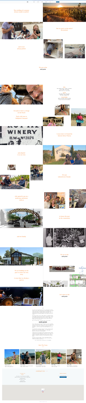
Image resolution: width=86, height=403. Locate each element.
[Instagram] (84, 9)
